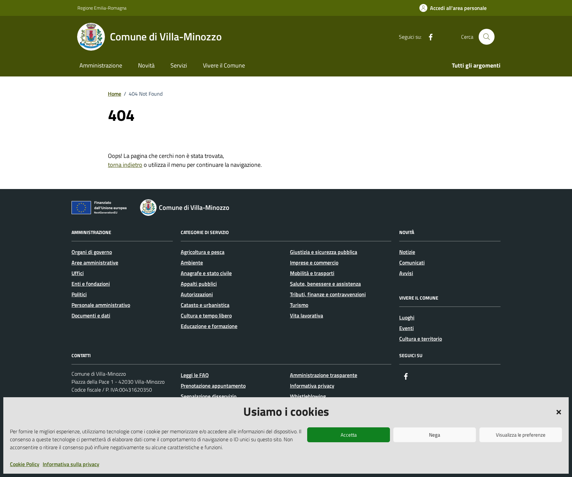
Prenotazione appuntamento (213, 386)
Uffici (78, 273)
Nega (434, 435)
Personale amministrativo (101, 305)
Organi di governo (92, 252)
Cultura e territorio (420, 339)
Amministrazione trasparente (323, 375)
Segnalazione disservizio (208, 396)
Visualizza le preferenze (521, 435)
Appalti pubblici (199, 284)
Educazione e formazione (209, 326)
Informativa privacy (312, 386)
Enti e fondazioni (91, 284)
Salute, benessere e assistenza (325, 284)
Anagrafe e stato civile (206, 273)
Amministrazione (100, 65)
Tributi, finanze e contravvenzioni (328, 294)
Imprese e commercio (314, 262)
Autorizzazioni (197, 294)
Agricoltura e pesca (202, 252)
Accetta (349, 435)
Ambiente (192, 262)
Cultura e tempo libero (206, 315)
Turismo (299, 305)
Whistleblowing (308, 396)
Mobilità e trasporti (312, 273)
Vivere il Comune (224, 65)
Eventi (406, 328)
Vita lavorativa (306, 315)
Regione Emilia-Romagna (101, 7)
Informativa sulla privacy (71, 464)
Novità (146, 65)
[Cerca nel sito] (487, 37)
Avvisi (406, 273)
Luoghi (406, 317)
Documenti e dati (91, 315)
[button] (558, 411)
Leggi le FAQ (195, 375)
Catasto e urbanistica (205, 305)
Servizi (178, 65)
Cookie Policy (24, 464)
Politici (79, 294)
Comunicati (412, 262)
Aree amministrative (95, 262)
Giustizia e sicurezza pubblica (323, 252)
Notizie (407, 252)
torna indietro (125, 164)
